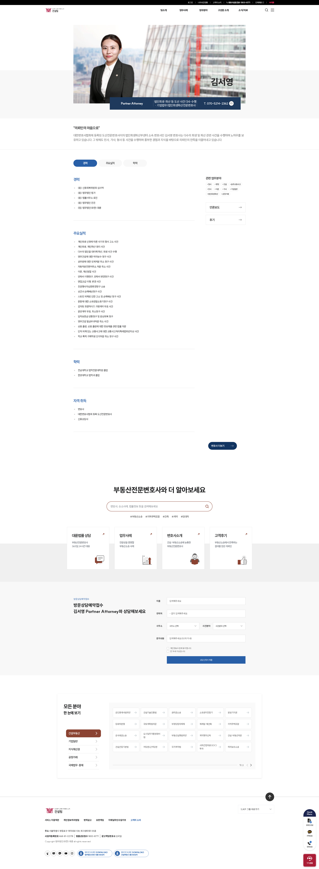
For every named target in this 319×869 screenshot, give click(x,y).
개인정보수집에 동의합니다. (181, 648)
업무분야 (203, 10)
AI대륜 (271, 2)
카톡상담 (309, 836)
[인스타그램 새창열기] (72, 853)
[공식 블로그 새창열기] (53, 853)
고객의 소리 (217, 2)
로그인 (190, 2)
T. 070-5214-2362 (216, 103)
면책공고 (88, 820)
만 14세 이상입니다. (178, 651)
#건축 (166, 516)
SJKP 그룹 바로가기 (250, 809)
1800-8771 (239, 2)
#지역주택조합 (152, 516)
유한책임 (100, 820)
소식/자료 (243, 10)
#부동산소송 (136, 516)
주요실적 (110, 163)
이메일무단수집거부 (117, 820)
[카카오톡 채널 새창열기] (60, 853)
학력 (135, 163)
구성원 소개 (223, 10)
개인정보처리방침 (71, 820)
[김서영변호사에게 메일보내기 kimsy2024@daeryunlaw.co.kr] (231, 103)
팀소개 (163, 10)
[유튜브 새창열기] (66, 853)
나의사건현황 (203, 2)
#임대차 (185, 516)
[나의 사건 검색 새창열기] (47, 853)
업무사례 (183, 10)
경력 (85, 163)
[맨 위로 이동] (269, 796)
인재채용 (258, 2)
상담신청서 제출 (206, 660)
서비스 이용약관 (52, 820)
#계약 (175, 516)
